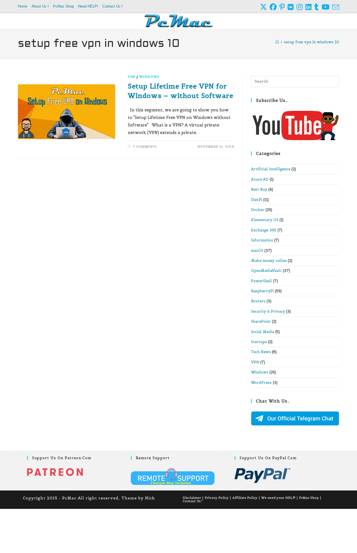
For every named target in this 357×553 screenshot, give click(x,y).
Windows (149, 77)
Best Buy (259, 189)
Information (262, 240)
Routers (258, 301)
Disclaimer (192, 497)
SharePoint (261, 321)
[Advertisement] (126, 206)
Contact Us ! (112, 6)
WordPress (261, 382)
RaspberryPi (262, 291)
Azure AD (260, 179)
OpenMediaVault (266, 270)
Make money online (269, 260)
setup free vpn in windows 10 (311, 42)
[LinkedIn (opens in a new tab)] (309, 7)
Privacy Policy (217, 497)
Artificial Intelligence (270, 169)
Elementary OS (264, 219)
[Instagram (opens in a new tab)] (300, 7)
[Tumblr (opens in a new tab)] (318, 7)
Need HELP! (88, 6)
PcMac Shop (63, 6)
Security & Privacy (268, 311)
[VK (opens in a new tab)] (292, 7)
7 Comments (145, 147)
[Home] (277, 42)
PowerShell (261, 281)
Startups (259, 341)
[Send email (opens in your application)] (335, 7)
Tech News (261, 351)
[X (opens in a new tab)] (265, 7)
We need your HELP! (278, 497)
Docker (257, 209)
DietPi (256, 199)
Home (22, 6)
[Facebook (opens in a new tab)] (274, 7)
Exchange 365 (263, 230)
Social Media (262, 331)
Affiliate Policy (244, 497)
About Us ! (40, 6)
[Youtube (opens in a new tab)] (327, 7)
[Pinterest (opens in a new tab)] (283, 7)
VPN (132, 77)
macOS (257, 250)
